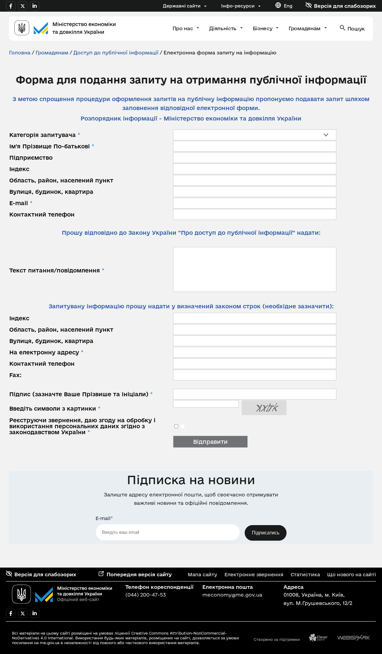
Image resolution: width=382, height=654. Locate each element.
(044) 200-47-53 (145, 594)
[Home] (65, 28)
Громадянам (305, 28)
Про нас (183, 28)
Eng (288, 5)
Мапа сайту (202, 574)
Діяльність (223, 28)
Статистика (305, 574)
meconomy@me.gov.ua (232, 594)
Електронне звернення (254, 574)
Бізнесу (263, 28)
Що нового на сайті (351, 574)
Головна (19, 52)
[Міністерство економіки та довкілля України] (62, 594)
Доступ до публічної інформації (115, 52)
